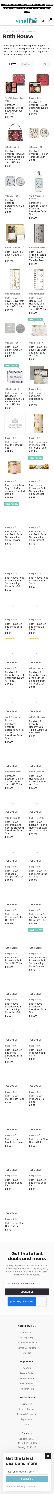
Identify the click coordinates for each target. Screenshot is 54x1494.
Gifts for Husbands (37, 248)
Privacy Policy (26, 1337)
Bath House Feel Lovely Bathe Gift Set (14, 254)
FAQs (26, 1424)
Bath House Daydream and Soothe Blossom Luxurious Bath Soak (14, 827)
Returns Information (26, 1414)
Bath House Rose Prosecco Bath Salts (38, 580)
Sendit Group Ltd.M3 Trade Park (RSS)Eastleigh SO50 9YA (27, 1443)
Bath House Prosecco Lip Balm (36, 1098)
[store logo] (26, 21)
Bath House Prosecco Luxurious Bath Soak (37, 1008)
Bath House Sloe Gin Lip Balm (38, 1141)
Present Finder (27, 1373)
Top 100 (27, 1368)
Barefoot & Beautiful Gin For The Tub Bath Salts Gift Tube (14, 780)
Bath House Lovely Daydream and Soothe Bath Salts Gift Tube (14, 302)
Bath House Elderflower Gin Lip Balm (13, 349)
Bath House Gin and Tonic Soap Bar (37, 1182)
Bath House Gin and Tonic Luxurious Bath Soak (13, 1054)
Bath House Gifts (37, 818)
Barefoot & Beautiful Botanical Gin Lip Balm (14, 204)
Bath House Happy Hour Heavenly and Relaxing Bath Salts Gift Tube (37, 303)
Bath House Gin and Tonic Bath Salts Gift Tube (37, 917)
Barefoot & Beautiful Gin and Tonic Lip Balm (38, 154)
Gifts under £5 (35, 147)
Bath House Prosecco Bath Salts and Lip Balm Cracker (37, 489)
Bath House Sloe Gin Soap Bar (14, 1224)
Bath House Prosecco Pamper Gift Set (14, 873)
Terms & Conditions (27, 1348)
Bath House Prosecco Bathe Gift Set (14, 917)
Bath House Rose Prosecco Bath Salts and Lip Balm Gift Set (14, 582)
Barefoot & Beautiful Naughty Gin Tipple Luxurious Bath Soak (38, 727)
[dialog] (27, 1472)
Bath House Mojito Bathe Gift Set (14, 445)
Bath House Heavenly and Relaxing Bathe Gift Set (37, 780)
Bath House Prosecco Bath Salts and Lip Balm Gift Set (13, 1008)
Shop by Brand (18, 31)
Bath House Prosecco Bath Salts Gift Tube (13, 960)
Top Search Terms (27, 1389)
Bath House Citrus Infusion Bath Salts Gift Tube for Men (37, 256)
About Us (26, 1332)
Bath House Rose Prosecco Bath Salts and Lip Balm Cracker (38, 961)
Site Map (27, 1353)
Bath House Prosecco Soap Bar (13, 1182)
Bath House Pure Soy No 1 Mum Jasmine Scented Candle (15, 489)
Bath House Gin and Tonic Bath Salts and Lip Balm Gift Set (37, 535)
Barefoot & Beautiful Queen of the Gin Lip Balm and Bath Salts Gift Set (38, 678)
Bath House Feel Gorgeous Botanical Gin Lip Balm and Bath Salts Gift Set (14, 399)
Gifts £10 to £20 (12, 248)
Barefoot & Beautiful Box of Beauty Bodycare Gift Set (38, 106)
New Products (26, 1383)
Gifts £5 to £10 (12, 147)
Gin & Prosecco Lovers (36, 197)
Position (26, 64)
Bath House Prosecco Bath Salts (37, 1052)
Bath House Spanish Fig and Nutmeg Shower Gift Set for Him (38, 826)
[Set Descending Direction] (37, 64)
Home (5, 31)
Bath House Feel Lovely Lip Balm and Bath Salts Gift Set (38, 351)
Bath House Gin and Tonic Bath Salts (13, 626)
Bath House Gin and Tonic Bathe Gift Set (38, 873)
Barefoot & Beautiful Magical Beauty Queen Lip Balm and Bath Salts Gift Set (15, 157)
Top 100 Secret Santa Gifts (14, 99)
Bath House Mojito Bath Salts (14, 1097)
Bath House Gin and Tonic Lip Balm (37, 626)
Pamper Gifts (35, 98)
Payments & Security (27, 1342)
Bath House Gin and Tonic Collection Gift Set (37, 397)
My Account (27, 1419)
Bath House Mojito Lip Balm (14, 1141)
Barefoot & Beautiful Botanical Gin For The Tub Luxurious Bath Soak (14, 731)
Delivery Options (26, 1409)
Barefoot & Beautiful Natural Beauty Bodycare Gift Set (14, 676)
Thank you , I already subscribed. (21, 1486)
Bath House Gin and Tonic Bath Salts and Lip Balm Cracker (13, 535)
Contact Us (27, 1404)
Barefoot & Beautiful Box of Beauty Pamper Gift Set (14, 109)
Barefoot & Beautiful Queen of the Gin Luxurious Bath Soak (38, 208)
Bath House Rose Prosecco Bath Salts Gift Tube (38, 445)
